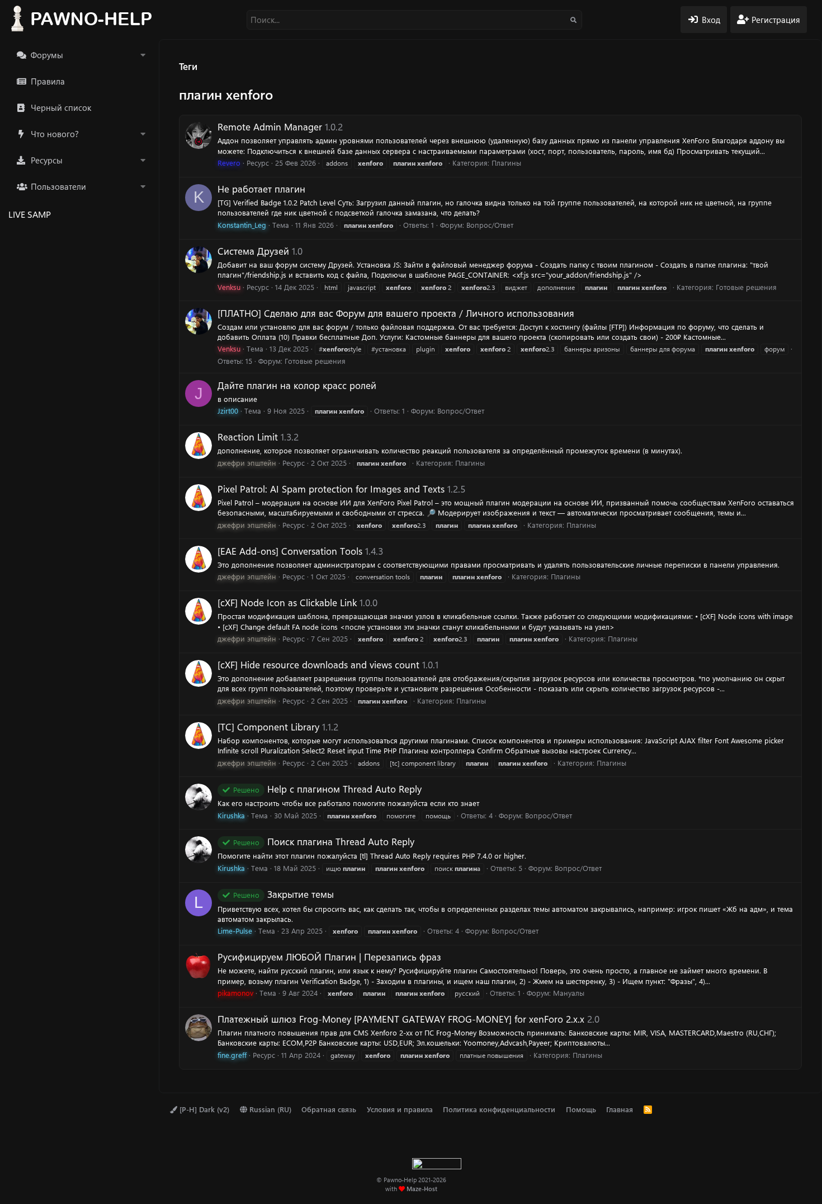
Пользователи (58, 186)
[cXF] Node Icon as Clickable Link (287, 602)
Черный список (61, 107)
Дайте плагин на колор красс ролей (297, 385)
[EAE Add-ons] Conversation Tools (290, 551)
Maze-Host (422, 1188)
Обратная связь (328, 1109)
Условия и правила (400, 1109)
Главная (619, 1109)
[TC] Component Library (268, 726)
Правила (48, 81)
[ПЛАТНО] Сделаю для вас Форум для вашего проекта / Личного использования (396, 313)
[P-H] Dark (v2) (203, 1109)
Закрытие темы (283, 894)
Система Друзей (253, 251)
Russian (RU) (269, 1109)
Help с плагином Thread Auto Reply (327, 789)
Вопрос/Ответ (489, 224)
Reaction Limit (248, 436)
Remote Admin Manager (270, 126)
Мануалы (568, 992)
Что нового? (55, 133)
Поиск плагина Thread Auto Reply (323, 841)
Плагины (506, 162)
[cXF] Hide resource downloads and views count (318, 664)
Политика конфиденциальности (499, 1109)
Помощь (581, 1109)
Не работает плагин (261, 188)
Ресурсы (47, 160)
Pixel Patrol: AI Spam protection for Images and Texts (331, 488)
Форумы (47, 54)
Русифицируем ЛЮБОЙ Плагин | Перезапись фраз (329, 956)
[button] (142, 55)
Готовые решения (746, 287)
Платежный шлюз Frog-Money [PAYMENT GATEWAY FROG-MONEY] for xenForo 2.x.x (401, 1019)
